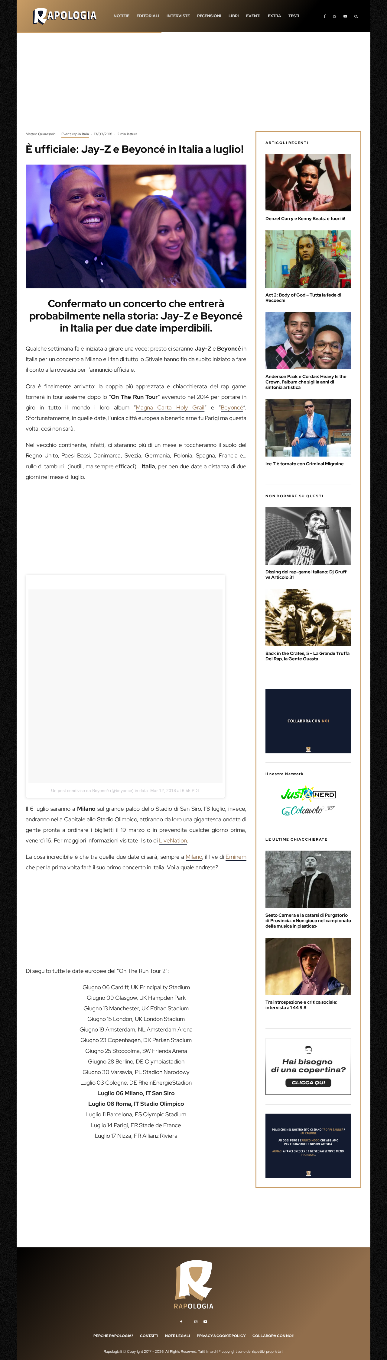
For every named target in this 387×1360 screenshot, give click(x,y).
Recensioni (209, 15)
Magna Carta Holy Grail (170, 407)
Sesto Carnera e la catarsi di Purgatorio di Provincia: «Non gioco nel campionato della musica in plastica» (308, 921)
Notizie (121, 15)
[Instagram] (335, 16)
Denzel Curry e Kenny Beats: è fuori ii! (305, 218)
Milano (194, 857)
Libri (234, 15)
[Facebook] (325, 16)
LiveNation (173, 840)
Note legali (177, 1335)
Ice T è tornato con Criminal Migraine (304, 464)
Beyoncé (232, 407)
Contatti (149, 1335)
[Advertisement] (193, 86)
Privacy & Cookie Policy (221, 1335)
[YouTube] (345, 16)
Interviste (178, 15)
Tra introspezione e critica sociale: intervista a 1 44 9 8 (301, 1004)
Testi (293, 15)
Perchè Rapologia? (113, 1335)
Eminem (236, 857)
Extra (274, 15)
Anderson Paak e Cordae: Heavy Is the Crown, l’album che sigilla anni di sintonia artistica (305, 382)
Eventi (253, 15)
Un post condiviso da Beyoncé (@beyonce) (92, 790)
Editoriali (148, 15)
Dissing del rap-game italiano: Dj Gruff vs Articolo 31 (305, 574)
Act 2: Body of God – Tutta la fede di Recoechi (303, 297)
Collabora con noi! (273, 1335)
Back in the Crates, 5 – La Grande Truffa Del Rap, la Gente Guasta (307, 656)
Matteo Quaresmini (41, 134)
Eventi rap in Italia (75, 134)
